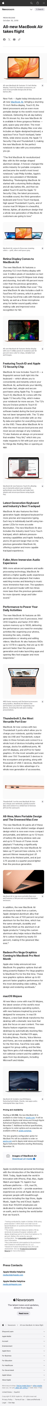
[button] (31, 3)
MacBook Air (17, 102)
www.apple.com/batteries (27, 1238)
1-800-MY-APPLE (21, 1388)
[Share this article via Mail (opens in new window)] (14, 39)
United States (7, 1392)
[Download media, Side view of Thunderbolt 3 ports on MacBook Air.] (42, 801)
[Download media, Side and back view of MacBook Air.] (42, 896)
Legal (4, 1403)
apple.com (30, 1118)
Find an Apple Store (23, 1386)
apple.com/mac (25, 1131)
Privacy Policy (7, 1400)
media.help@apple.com (13, 1275)
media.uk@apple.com (12, 1284)
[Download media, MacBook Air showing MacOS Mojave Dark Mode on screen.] (42, 1099)
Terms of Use (19, 1400)
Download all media (22, 1159)
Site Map (11, 1403)
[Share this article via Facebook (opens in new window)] (4, 39)
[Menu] (44, 3)
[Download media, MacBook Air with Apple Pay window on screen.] (42, 486)
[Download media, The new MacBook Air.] (42, 85)
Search (40, 9)
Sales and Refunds (33, 1400)
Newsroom (8, 9)
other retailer (37, 1386)
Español (17, 1392)
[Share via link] (19, 39)
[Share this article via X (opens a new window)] (9, 39)
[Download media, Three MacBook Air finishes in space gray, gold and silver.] (42, 248)
